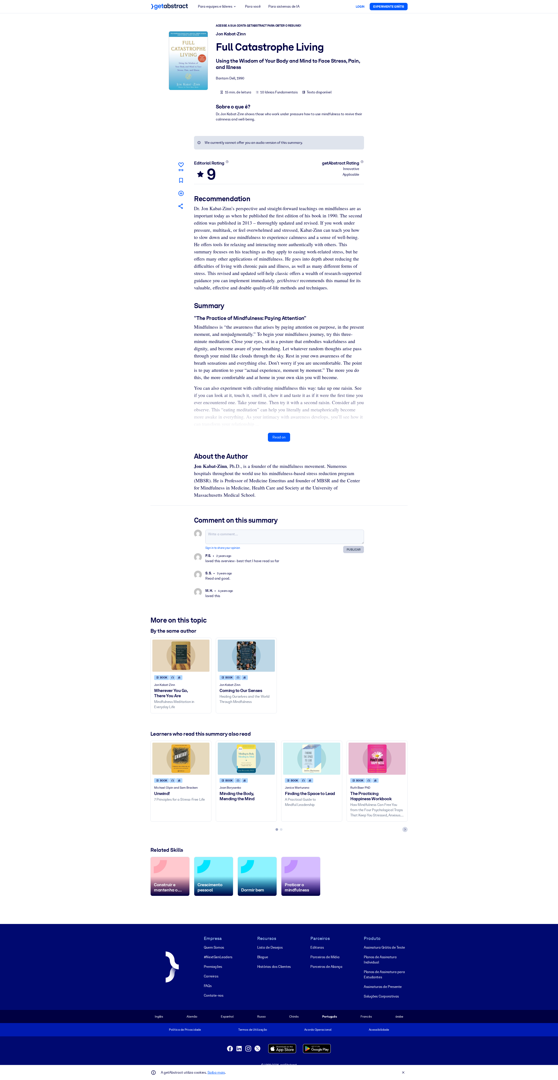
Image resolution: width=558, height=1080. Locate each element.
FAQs (207, 986)
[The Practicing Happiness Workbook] (377, 759)
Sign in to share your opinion (222, 547)
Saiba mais (216, 1072)
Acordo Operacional (318, 1029)
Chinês (294, 1016)
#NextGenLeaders (218, 957)
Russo (261, 1016)
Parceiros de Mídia (324, 957)
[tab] (277, 829)
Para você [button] (252, 6)
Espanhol (227, 1016)
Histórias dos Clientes (274, 967)
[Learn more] (227, 161)
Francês (366, 1016)
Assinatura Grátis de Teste (384, 947)
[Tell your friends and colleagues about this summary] (181, 206)
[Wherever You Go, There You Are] (180, 656)
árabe (399, 1016)
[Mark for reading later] (181, 180)
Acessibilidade (379, 1029)
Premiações (213, 967)
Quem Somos (214, 947)
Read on (278, 437)
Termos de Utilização (252, 1029)
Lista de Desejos (270, 947)
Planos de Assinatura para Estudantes (384, 974)
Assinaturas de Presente (383, 987)
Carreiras (211, 976)
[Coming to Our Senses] (246, 656)
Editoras (317, 947)
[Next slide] (405, 829)
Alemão (192, 1016)
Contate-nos (213, 995)
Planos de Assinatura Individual (380, 959)
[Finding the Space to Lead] (311, 759)
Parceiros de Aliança (326, 967)
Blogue (262, 957)
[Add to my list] (181, 193)
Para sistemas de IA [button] (283, 6)
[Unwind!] (180, 759)
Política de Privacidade (185, 1029)
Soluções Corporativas (381, 996)
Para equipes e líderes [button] (215, 6)
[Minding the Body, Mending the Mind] (246, 759)
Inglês (159, 1016)
